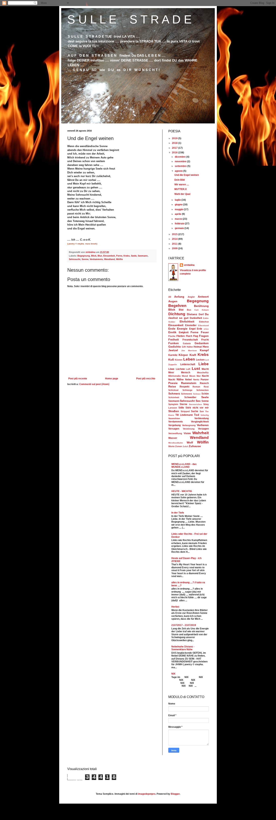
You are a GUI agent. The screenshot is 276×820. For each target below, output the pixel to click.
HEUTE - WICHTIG (181, 491)
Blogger (175, 793)
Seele (134, 256)
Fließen (180, 336)
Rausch (204, 383)
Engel (192, 328)
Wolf (190, 442)
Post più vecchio (145, 378)
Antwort (203, 296)
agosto (179, 171)
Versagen (173, 428)
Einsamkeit (109, 256)
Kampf (204, 350)
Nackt (171, 379)
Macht (205, 369)
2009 (175, 248)
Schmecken (202, 390)
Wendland (109, 259)
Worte (171, 446)
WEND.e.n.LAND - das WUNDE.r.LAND (184, 465)
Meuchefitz (203, 372)
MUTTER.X (180, 189)
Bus (189, 310)
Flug (195, 336)
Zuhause (195, 446)
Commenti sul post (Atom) (94, 384)
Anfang (179, 296)
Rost (206, 386)
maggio (179, 209)
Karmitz (172, 355)
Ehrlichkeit (187, 321)
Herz (206, 346)
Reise (172, 386)
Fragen (204, 335)
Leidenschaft (187, 364)
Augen (172, 301)
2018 (175, 143)
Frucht (205, 339)
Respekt (184, 386)
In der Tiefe (177, 512)
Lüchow (180, 369)
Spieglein (173, 404)
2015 (175, 234)
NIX (173, 673)
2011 (175, 243)
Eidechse (204, 321)
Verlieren (203, 425)
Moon (192, 376)
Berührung (201, 306)
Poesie (173, 383)
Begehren (177, 305)
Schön (205, 393)
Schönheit (173, 397)
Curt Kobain (201, 310)
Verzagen (203, 428)
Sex (198, 400)
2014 (175, 239)
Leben (189, 359)
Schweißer (190, 397)
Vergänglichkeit (200, 421)
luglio (178, 199)
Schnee (197, 394)
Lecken (200, 359)
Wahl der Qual (182, 194)
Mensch (185, 372)
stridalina (189, 265)
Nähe (180, 379)
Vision (187, 433)
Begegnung (83, 256)
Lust (196, 368)
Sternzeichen (195, 404)
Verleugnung (189, 425)
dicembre (180, 156)
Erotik (172, 332)
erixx (206, 329)
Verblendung (201, 418)
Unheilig (205, 415)
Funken (173, 343)
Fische (171, 336)
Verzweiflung (175, 433)
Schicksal (173, 390)
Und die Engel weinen (186, 175)
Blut (100, 256)
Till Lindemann (184, 415)
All (169, 297)
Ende (171, 328)
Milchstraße (174, 376)
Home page (111, 378)
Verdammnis (96, 259)
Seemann (143, 256)
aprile (178, 214)
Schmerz (174, 393)
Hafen (190, 347)
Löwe (171, 369)
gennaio (179, 228)
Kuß (171, 359)
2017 (175, 147)
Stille (181, 407)
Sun (202, 411)
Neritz (196, 379)
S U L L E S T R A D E (129, 19)
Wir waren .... (181, 184)
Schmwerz (186, 393)
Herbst (175, 606)
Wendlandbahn (175, 443)
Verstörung (189, 429)
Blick (93, 256)
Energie (182, 328)
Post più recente (77, 378)
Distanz (192, 314)
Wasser (172, 438)
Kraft (193, 354)
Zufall (185, 446)
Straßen (173, 411)
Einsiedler (191, 325)
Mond (185, 376)
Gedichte (174, 346)
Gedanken (202, 343)
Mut (199, 376)
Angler (191, 297)
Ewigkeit (184, 332)
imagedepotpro (146, 793)
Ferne (119, 256)
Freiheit (173, 339)
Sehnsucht (74, 259)
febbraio (180, 223)
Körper (183, 354)
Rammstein (188, 383)
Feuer (205, 332)
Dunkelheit (196, 318)
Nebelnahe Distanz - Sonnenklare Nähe (182, 648)
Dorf (201, 314)
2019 (175, 138)
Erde (199, 328)
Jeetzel (173, 350)
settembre (181, 166)
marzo (179, 218)
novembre (181, 161)
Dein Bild (179, 179)
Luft (188, 369)
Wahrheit (200, 433)
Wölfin (119, 259)
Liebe (203, 364)
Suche (194, 411)
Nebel (188, 379)
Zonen (178, 446)
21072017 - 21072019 (183, 625)
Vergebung (174, 425)
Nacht (205, 375)
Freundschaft (190, 339)
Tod (196, 414)
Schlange (187, 390)
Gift (184, 347)
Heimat (198, 346)
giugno (179, 204)
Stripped (185, 411)
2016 (175, 152)
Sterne (183, 404)
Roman (196, 386)
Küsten (178, 360)
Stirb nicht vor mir (197, 407)
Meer (171, 372)
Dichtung (176, 314)
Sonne (85, 259)
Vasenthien (174, 418)
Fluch (189, 336)
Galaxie (187, 343)
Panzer (205, 379)
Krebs (126, 256)
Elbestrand (203, 325)
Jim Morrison (189, 350)
